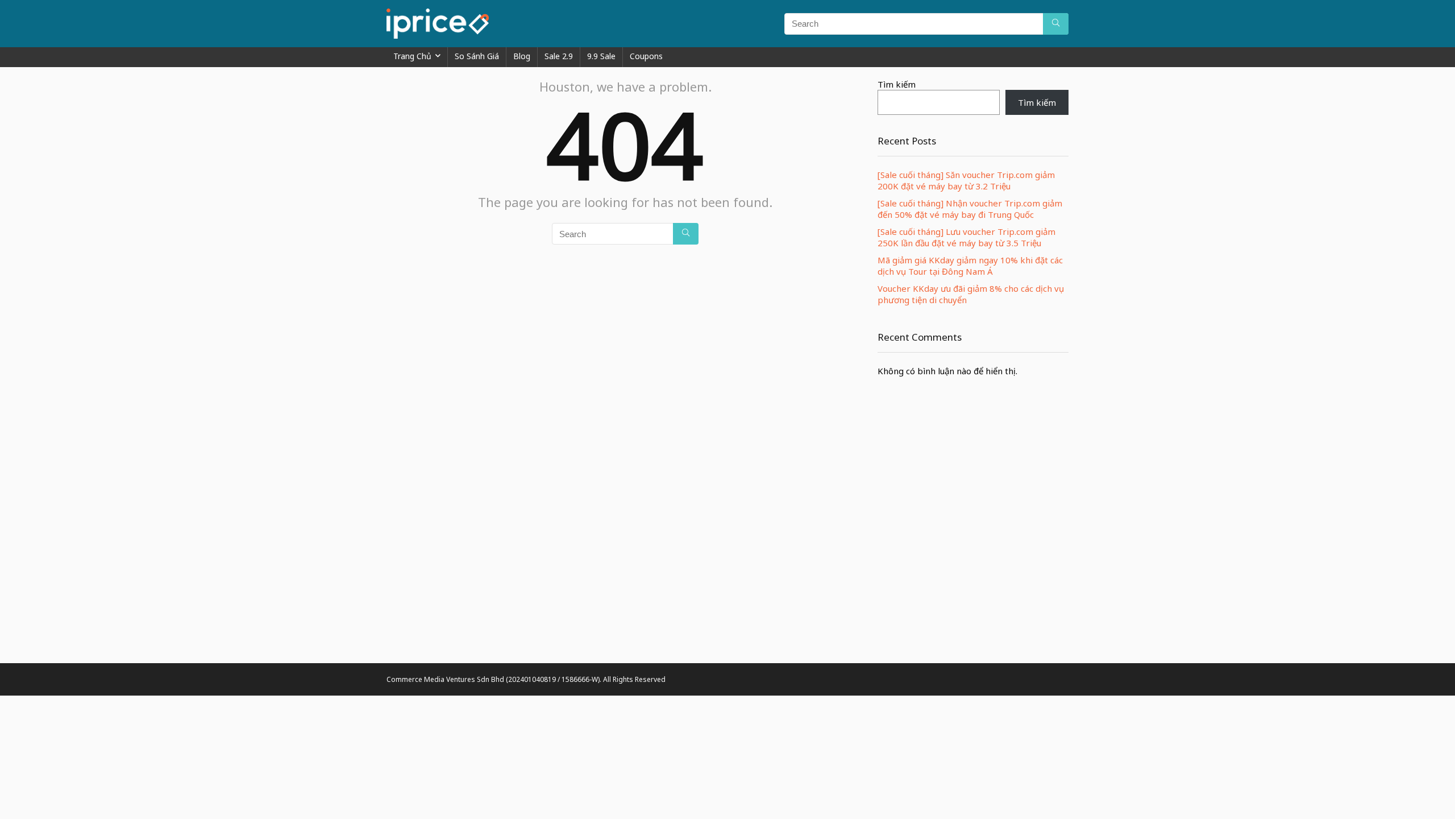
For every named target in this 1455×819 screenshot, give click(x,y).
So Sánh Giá (477, 56)
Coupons (646, 56)
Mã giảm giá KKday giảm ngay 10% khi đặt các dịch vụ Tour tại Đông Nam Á (970, 265)
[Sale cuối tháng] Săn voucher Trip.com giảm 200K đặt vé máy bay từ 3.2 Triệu (966, 180)
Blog (521, 56)
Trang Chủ (412, 56)
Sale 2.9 (558, 56)
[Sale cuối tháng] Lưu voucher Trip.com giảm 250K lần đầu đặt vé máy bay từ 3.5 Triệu (966, 237)
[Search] (1056, 24)
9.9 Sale (601, 56)
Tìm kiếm (897, 84)
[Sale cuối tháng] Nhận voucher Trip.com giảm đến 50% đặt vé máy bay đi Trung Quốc (970, 208)
